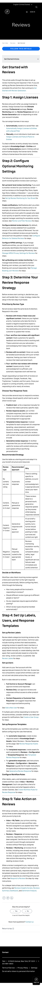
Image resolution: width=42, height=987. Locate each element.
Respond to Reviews (17, 878)
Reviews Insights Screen (23, 888)
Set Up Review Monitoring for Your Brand (20, 198)
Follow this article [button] (21, 49)
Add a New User (11, 708)
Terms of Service (8, 968)
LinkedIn (11, 898)
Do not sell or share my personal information (18, 971)
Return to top (7, 928)
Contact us (29, 922)
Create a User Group (31, 717)
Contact (5, 952)
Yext (3, 961)
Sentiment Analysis (29, 891)
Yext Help (5, 43)
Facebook (4, 898)
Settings (34, 968)
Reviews (12, 43)
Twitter (8, 898)
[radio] (15, 911)
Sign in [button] (32, 12)
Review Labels (7, 658)
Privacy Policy (23, 968)
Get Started (21, 43)
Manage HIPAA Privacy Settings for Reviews (18, 253)
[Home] (7, 13)
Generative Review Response (20, 771)
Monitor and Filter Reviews (22, 221)
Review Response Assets (28, 744)
